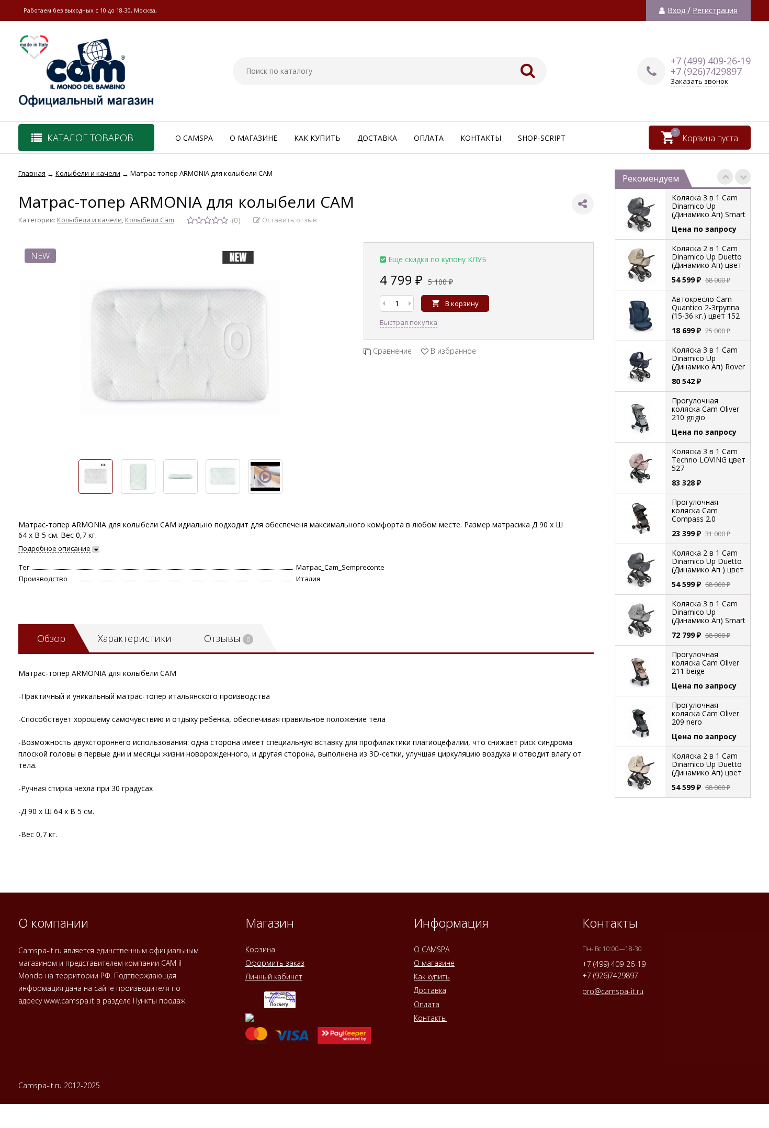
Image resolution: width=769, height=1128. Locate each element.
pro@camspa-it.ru (612, 991)
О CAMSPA (194, 138)
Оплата (429, 138)
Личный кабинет (273, 977)
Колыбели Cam (149, 219)
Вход (676, 10)
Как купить (317, 138)
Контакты (480, 138)
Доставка (377, 138)
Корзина (260, 949)
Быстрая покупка (408, 322)
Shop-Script (542, 138)
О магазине (253, 138)
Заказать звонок (699, 81)
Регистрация (715, 10)
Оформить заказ (274, 963)
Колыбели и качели (89, 219)
